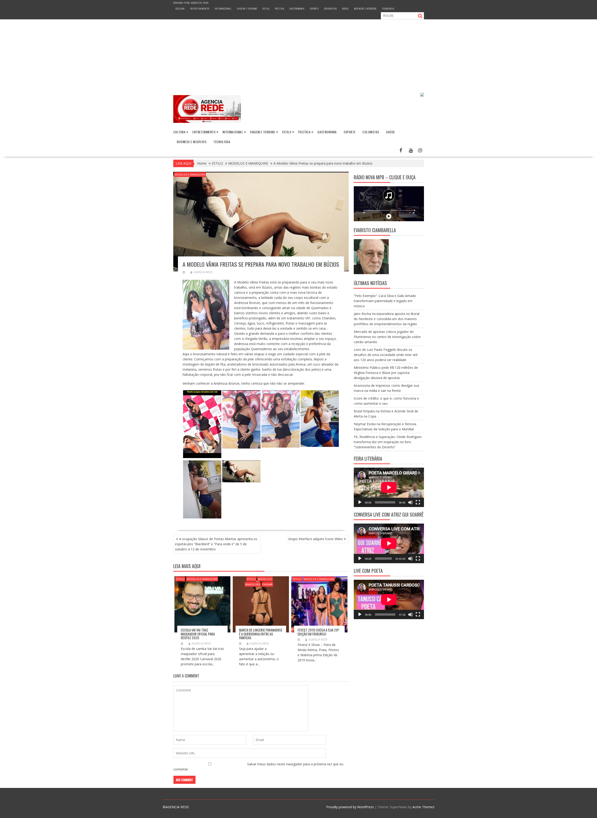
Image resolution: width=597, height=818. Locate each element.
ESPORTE (314, 8)
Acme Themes (423, 807)
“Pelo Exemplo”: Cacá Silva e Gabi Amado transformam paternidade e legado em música (385, 300)
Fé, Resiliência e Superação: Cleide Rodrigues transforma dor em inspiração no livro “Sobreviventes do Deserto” (388, 442)
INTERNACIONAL (223, 8)
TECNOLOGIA (388, 8)
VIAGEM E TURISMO (247, 8)
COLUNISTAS (330, 8)
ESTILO (265, 8)
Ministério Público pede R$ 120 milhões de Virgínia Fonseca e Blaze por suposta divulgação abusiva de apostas (386, 372)
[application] (389, 487)
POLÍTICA (279, 8)
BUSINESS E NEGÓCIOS (365, 8)
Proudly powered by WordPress (350, 807)
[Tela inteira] (418, 502)
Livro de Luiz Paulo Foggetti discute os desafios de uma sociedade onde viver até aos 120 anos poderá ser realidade (386, 354)
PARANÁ (267, 584)
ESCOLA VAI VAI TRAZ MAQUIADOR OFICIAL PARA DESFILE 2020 (198, 633)
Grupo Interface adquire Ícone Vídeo (315, 539)
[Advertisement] (298, 54)
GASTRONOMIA (297, 8)
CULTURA (180, 8)
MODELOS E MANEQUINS (190, 174)
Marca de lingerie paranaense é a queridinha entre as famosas (260, 633)
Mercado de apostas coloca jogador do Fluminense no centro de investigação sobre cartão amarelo (387, 336)
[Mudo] (410, 502)
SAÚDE (345, 8)
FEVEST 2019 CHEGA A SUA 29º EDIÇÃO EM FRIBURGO (318, 631)
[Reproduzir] (360, 502)
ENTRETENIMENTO (199, 8)
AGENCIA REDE (202, 272)
